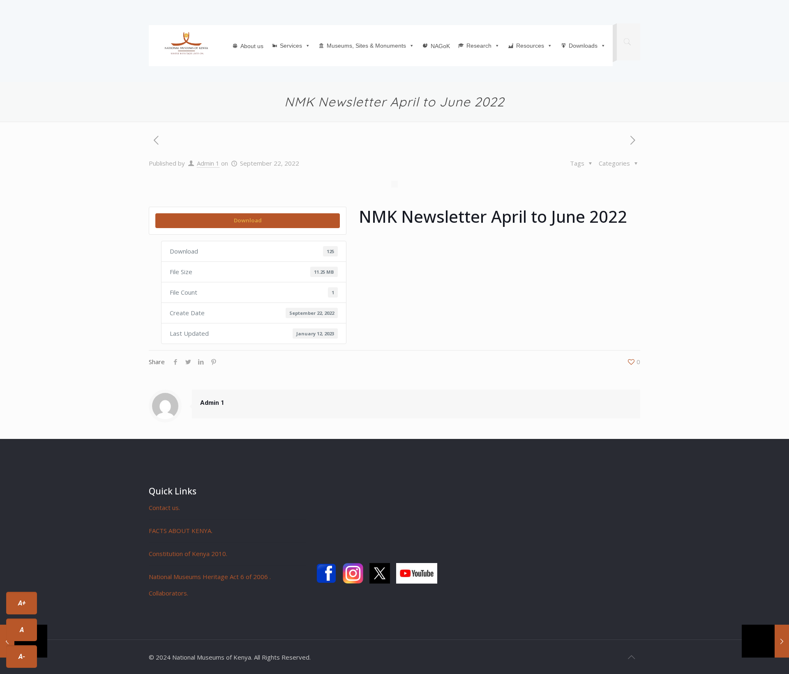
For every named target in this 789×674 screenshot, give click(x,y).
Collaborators (168, 593)
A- (21, 656)
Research (478, 45)
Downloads (583, 45)
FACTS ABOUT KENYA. (180, 530)
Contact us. (164, 507)
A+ (21, 603)
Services (291, 45)
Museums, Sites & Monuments (366, 45)
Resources (530, 45)
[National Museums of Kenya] (186, 43)
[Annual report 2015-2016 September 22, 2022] (765, 641)
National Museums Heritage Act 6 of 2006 (209, 576)
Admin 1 (208, 163)
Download (248, 220)
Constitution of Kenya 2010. (188, 553)
